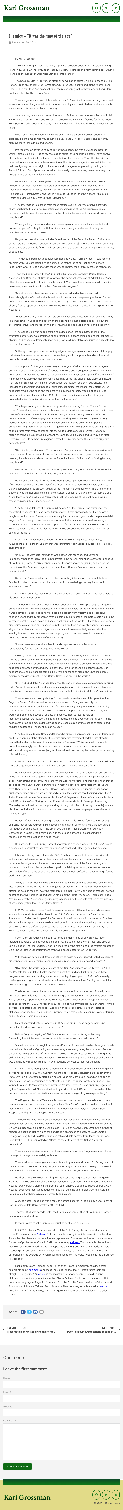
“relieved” (42, 1234)
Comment (9, 1420)
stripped (75, 1242)
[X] (29, 1312)
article (42, 1274)
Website (7, 1406)
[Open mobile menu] (61, 19)
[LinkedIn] (35, 1312)
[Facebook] (23, 1312)
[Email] (41, 1312)
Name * (7, 1378)
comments (35, 1269)
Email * (7, 1392)
